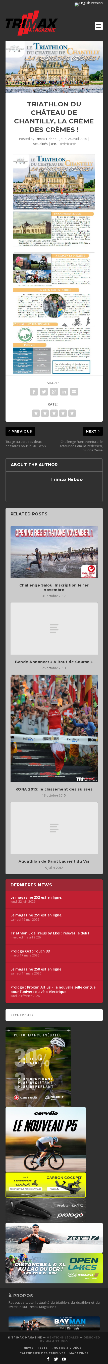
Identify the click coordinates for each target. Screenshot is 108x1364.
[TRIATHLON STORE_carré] (38, 1104)
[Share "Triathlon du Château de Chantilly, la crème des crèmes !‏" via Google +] (54, 392)
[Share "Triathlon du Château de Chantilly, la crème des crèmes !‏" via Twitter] (44, 392)
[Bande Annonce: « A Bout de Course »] (54, 629)
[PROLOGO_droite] (46, 1220)
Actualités (40, 143)
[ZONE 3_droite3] (54, 1250)
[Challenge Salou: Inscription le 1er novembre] (54, 552)
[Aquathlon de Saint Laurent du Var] (54, 828)
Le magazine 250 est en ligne (36, 969)
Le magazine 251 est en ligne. (36, 915)
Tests (42, 1347)
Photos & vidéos (66, 1347)
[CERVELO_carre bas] (46, 1169)
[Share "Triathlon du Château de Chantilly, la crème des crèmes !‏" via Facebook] (34, 392)
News (28, 1347)
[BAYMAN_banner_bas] (54, 1329)
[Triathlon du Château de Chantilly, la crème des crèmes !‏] (54, 67)
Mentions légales (63, 1337)
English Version (91, 3)
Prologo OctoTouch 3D (30, 951)
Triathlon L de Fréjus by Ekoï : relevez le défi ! (50, 933)
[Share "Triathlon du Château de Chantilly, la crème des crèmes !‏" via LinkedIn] (64, 392)
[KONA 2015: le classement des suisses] (54, 728)
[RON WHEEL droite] (46, 1195)
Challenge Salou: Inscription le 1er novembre (54, 587)
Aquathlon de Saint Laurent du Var (54, 861)
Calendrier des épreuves (43, 1353)
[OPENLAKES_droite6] (54, 1281)
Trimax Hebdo (46, 138)
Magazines (78, 1353)
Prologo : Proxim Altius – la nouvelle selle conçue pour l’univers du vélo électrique (53, 989)
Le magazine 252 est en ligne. (36, 897)
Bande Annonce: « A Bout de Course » (54, 662)
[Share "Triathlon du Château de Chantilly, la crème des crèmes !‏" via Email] (74, 392)
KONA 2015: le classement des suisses (54, 789)
